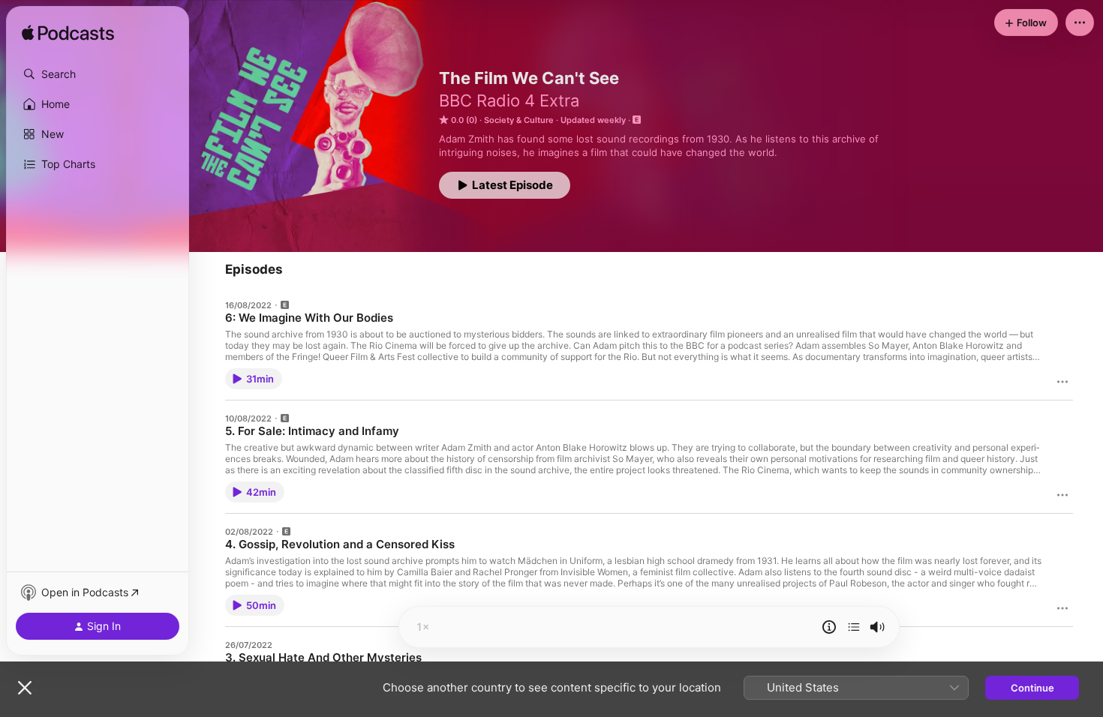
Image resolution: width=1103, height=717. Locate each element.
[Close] (25, 687)
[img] (68, 33)
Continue (1032, 688)
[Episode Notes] (829, 627)
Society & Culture (519, 120)
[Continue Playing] (854, 627)
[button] (98, 74)
